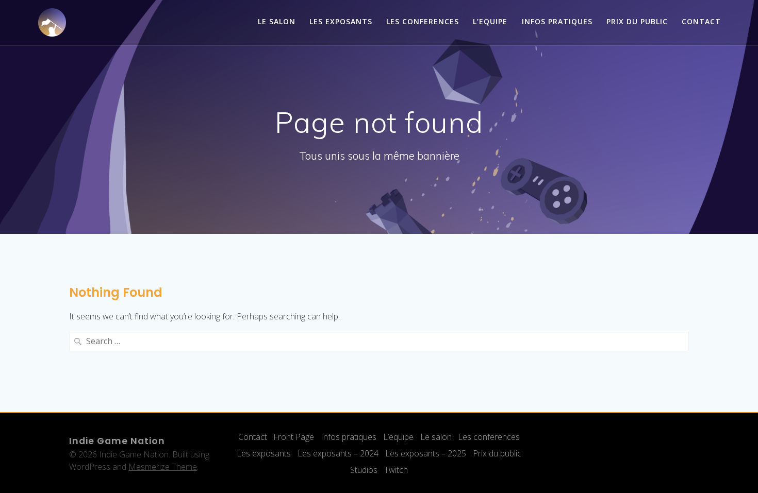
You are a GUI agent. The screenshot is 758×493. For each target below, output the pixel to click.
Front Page (293, 437)
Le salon (276, 21)
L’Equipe (490, 21)
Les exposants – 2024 (338, 453)
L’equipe (398, 437)
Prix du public (637, 21)
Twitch (396, 469)
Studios (363, 469)
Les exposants (340, 21)
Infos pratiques (557, 21)
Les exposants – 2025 (425, 453)
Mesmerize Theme (162, 466)
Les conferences (422, 21)
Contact (701, 21)
